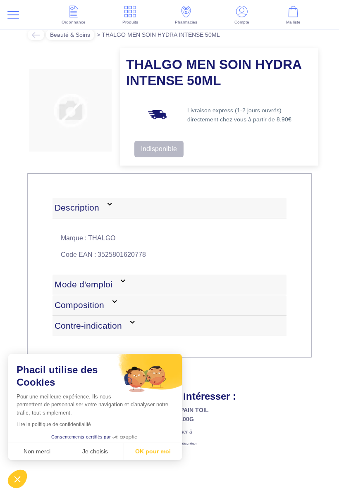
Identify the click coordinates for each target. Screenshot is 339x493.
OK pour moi (153, 451)
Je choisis (95, 451)
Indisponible (159, 148)
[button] (17, 479)
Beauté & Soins (70, 34)
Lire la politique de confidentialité (54, 424)
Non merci (37, 451)
